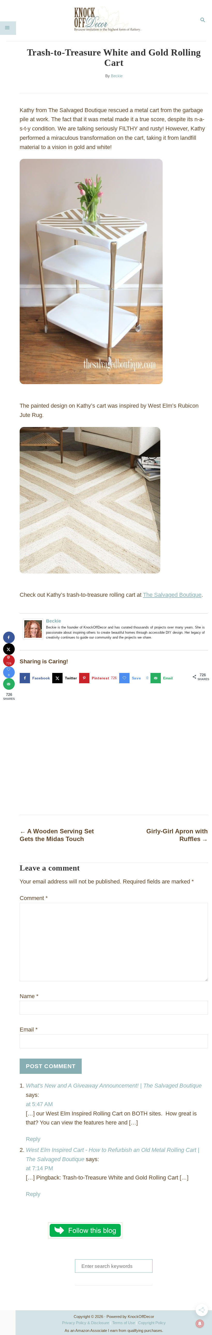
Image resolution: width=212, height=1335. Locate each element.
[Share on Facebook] (9, 637)
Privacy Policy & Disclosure (85, 1323)
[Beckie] (34, 629)
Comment (34, 898)
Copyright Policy (152, 1323)
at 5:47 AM (39, 1104)
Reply (33, 1139)
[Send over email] (9, 684)
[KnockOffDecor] (109, 20)
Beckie (117, 76)
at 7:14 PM (39, 1168)
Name (29, 996)
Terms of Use (123, 1323)
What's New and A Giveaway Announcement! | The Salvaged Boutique (114, 1085)
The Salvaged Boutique (172, 595)
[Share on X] (9, 649)
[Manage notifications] (200, 1324)
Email (29, 1029)
